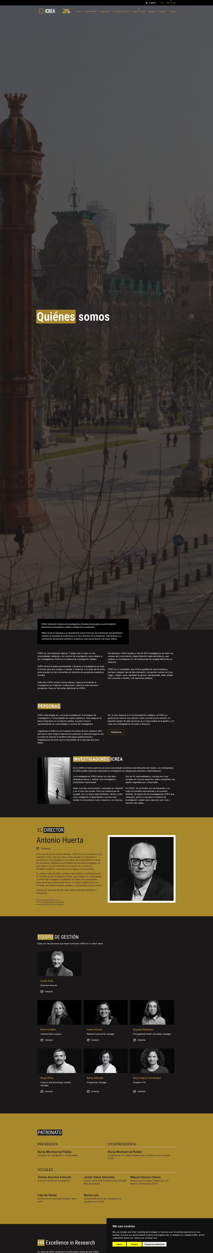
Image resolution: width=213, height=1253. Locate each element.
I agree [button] (119, 1244)
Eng (168, 3)
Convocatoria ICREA (121, 12)
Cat (162, 3)
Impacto (103, 12)
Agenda (162, 12)
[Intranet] (147, 3)
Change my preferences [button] (154, 1244)
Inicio (79, 12)
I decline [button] (134, 1244)
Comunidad (89, 12)
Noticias (152, 12)
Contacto (173, 12)
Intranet (152, 3)
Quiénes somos (139, 12)
